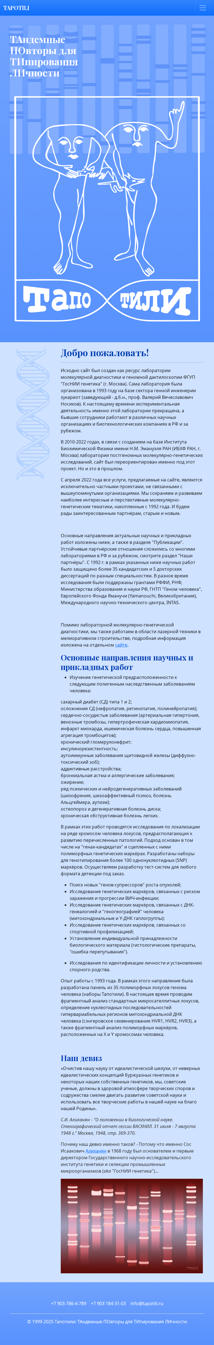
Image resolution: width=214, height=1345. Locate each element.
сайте (121, 645)
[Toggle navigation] (203, 7)
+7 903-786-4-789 (68, 1303)
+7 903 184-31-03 (108, 1303)
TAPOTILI (16, 7)
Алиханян (96, 1151)
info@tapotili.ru (146, 1303)
